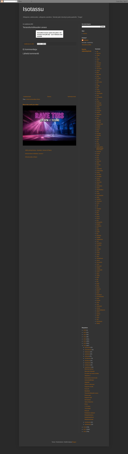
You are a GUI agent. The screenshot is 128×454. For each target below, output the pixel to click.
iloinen (98, 112)
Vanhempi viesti (72, 96)
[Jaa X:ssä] (41, 44)
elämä (98, 70)
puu (97, 233)
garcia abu (99, 82)
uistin (97, 302)
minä (97, 191)
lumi (97, 166)
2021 (84, 341)
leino (97, 157)
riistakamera (99, 239)
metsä (98, 187)
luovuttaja (98, 176)
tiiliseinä (98, 289)
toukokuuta (88, 362)
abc (97, 51)
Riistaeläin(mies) (89, 415)
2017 (84, 429)
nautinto (98, 199)
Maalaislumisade (89, 419)
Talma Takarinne (89, 402)
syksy (97, 273)
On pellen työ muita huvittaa (92, 373)
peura (97, 216)
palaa (97, 210)
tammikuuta (88, 424)
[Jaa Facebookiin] (43, 44)
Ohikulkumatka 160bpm (31, 157)
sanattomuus (99, 258)
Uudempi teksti (27, 96)
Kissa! (86, 404)
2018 (84, 427)
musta (98, 193)
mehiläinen (99, 186)
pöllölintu (98, 235)
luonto (98, 172)
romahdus (99, 243)
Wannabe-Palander (90, 371)
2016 (84, 431)
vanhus (98, 313)
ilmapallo (98, 110)
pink (97, 220)
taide (97, 277)
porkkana (98, 226)
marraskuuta (88, 349)
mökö (97, 197)
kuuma (98, 153)
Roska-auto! (88, 395)
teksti (97, 285)
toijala (98, 291)
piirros (98, 218)
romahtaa (98, 245)
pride (97, 230)
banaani (98, 65)
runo (97, 247)
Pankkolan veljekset (90, 413)
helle (97, 95)
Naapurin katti (88, 397)
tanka (97, 283)
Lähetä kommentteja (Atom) (33, 99)
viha (97, 319)
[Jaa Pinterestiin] (45, 44)
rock (97, 241)
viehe (97, 317)
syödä (98, 275)
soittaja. (98, 268)
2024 (84, 334)
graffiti (98, 86)
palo (97, 212)
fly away (98, 78)
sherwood (98, 266)
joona (97, 116)
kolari (97, 139)
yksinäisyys (99, 321)
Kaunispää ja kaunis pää (91, 378)
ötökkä (98, 323)
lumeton (98, 165)
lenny (97, 159)
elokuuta (87, 356)
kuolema (98, 151)
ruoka (97, 250)
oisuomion (99, 201)
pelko (97, 214)
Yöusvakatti (88, 408)
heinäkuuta (88, 358)
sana (97, 256)
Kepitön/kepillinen (89, 417)
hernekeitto (99, 97)
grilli (97, 87)
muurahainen (99, 195)
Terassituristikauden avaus (91, 393)
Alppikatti (87, 382)
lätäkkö (98, 180)
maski (97, 184)
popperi (98, 224)
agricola (98, 53)
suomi (98, 271)
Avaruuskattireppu (89, 380)
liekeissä (98, 161)
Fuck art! (87, 388)
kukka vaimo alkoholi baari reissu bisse (99, 148)
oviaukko (98, 208)
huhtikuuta (87, 365)
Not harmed (88, 399)
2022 (84, 339)
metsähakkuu (99, 189)
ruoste (98, 252)
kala (97, 118)
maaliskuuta (88, 367)
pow (97, 228)
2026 (84, 330)
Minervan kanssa (89, 369)
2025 (84, 332)
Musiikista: (87, 391)
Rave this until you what (30, 104)
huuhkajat (98, 105)
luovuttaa (98, 174)
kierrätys (98, 133)
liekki (97, 163)
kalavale (98, 120)
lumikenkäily (99, 170)
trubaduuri (99, 294)
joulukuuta (87, 347)
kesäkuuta (87, 360)
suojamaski (99, 270)
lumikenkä (99, 168)
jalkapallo (98, 114)
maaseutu (98, 182)
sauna (98, 260)
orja (97, 205)
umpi (97, 304)
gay (97, 84)
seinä (97, 264)
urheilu (98, 308)
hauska (98, 91)
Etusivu (49, 96)
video (97, 315)
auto (97, 61)
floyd (97, 76)
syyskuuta (87, 354)
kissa (97, 137)
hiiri (97, 99)
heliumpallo (99, 93)
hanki (97, 89)
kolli (97, 141)
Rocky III (87, 410)
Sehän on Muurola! (89, 384)
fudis (97, 80)
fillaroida (98, 74)
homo (97, 101)
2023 (84, 336)
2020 (84, 343)
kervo (97, 129)
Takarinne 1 (88, 375)
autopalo (98, 63)
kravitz (98, 145)
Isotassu (33, 9)
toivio (97, 293)
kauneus (98, 122)
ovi (97, 207)
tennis (98, 287)
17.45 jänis (87, 406)
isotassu (86, 40)
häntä (97, 106)
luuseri (98, 178)
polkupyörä (99, 222)
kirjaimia (98, 135)
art (97, 57)
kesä (97, 131)
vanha (98, 312)
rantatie (98, 237)
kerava (98, 128)
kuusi (97, 155)
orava (97, 203)
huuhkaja (98, 103)
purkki (98, 231)
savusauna (99, 262)
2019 (84, 345)
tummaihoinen (100, 296)
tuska (97, 298)
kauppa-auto (99, 124)
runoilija (98, 249)
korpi (97, 143)
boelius (98, 66)
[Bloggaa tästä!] (40, 44)
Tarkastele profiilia (86, 44)
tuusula (98, 300)
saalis (97, 254)
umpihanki (99, 306)
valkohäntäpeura (100, 310)
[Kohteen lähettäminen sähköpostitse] (38, 44)
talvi (97, 281)
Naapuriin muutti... (89, 386)
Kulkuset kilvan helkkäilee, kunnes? (34, 153)
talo (97, 279)
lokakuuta (87, 352)
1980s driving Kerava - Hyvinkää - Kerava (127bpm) (38, 150)
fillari (97, 72)
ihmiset (98, 108)
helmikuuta (88, 422)
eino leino (98, 68)
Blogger (74, 442)
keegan (98, 126)
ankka (98, 55)
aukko (98, 59)
